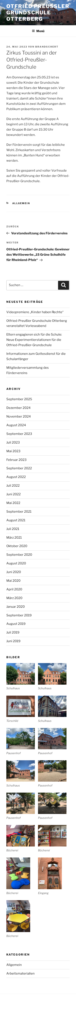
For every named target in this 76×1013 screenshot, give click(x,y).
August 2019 (16, 624)
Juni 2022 (13, 494)
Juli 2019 (12, 632)
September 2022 (19, 468)
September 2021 (18, 511)
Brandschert (46, 46)
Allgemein (21, 203)
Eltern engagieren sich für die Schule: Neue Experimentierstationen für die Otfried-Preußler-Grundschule (34, 340)
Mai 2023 (13, 451)
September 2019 (19, 615)
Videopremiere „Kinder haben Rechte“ (35, 312)
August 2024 (16, 425)
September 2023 (19, 434)
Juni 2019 (13, 641)
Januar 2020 (15, 607)
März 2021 (14, 537)
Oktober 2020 (16, 546)
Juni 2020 (13, 572)
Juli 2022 (13, 485)
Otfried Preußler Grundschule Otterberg (37, 12)
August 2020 (16, 563)
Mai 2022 (13, 503)
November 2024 (18, 416)
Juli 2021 (12, 529)
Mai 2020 (13, 581)
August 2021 (15, 520)
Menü (40, 31)
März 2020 (14, 598)
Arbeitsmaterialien (20, 973)
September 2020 (19, 555)
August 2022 (16, 477)
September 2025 (19, 399)
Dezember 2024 (18, 408)
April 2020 (14, 589)
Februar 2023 (16, 460)
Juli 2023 (13, 442)
